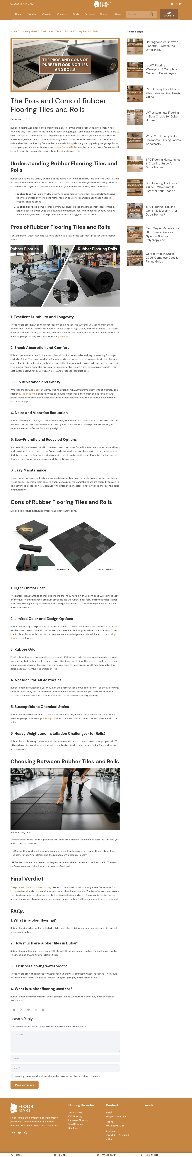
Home (13, 31)
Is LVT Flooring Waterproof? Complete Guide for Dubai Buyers (161, 69)
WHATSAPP (109, 1155)
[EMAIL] (56, 1155)
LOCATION (152, 1155)
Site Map (73, 1128)
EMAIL (62, 1155)
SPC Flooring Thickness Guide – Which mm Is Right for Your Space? (161, 187)
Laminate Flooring (78, 1120)
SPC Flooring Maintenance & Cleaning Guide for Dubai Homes (163, 163)
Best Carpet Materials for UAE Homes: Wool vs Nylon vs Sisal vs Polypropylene (162, 234)
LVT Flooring (75, 1116)
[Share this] (14, 1009)
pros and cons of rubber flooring (33, 887)
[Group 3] (102, 4)
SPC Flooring (75, 1112)
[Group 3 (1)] (21, 1108)
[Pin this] (28, 1009)
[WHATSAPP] (99, 1155)
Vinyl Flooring (75, 1124)
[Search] (151, 14)
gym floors (64, 336)
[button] (37, 14)
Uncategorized (29, 31)
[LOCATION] (143, 1155)
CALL (19, 1155)
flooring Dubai (50, 718)
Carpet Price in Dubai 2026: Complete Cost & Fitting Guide (162, 257)
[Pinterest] (180, 4)
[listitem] (35, 1122)
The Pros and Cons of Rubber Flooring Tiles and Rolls (69, 31)
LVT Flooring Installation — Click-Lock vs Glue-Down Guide (163, 93)
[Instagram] (176, 4)
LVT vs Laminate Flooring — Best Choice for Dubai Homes (162, 116)
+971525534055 (115, 1125)
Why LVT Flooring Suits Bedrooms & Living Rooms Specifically (163, 140)
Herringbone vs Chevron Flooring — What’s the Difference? (162, 46)
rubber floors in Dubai (66, 147)
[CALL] (13, 1155)
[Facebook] (172, 4)
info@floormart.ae (116, 1116)
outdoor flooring (28, 393)
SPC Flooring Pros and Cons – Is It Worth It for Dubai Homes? (161, 210)
